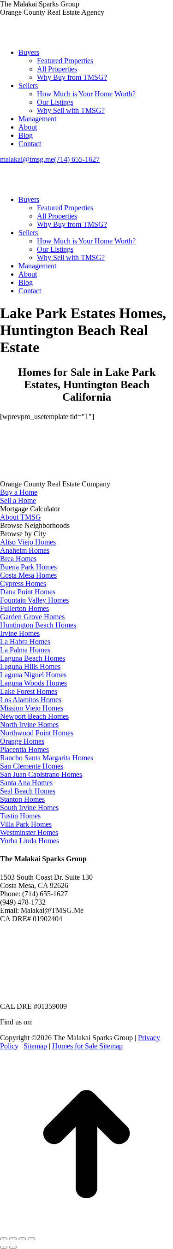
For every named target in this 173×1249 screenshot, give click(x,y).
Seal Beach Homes (27, 791)
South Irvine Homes (29, 807)
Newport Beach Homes (34, 716)
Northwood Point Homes (36, 733)
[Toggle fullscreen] (22, 1238)
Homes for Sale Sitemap (87, 1046)
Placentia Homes (24, 749)
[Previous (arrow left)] (3, 1247)
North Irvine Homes (29, 724)
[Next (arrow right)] (13, 1247)
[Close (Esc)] (3, 1238)
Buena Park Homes (28, 567)
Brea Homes (18, 558)
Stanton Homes (22, 799)
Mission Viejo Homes (31, 708)
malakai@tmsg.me (27, 159)
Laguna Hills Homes (30, 666)
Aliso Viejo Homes (28, 542)
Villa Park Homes (26, 824)
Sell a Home (18, 500)
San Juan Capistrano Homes (41, 774)
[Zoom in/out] (31, 1238)
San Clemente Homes (31, 766)
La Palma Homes (25, 650)
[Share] (13, 1238)
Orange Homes (22, 741)
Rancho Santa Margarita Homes (46, 758)
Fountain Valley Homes (34, 600)
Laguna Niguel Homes (33, 675)
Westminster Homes (29, 832)
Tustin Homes (20, 816)
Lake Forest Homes (28, 691)
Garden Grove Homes (32, 617)
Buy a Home (18, 492)
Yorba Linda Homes (29, 841)
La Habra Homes (25, 641)
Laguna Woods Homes (33, 683)
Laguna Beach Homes (32, 658)
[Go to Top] (86, 1228)
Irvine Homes (20, 633)
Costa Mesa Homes (28, 575)
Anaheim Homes (24, 550)
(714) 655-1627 (77, 159)
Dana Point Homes (27, 592)
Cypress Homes (23, 583)
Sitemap (35, 1046)
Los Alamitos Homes (30, 700)
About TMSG (20, 517)
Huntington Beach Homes (38, 625)
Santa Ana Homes (26, 783)
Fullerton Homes (24, 608)
